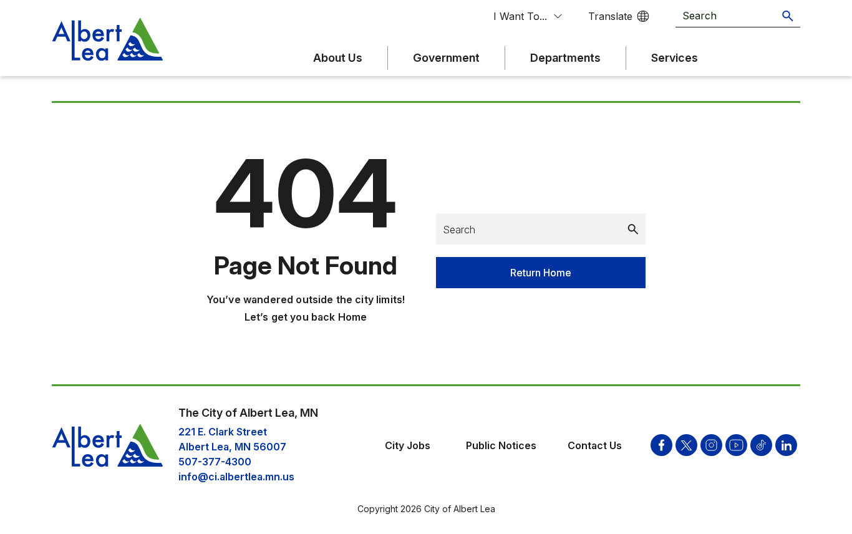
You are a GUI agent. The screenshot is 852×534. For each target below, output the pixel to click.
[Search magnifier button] (787, 16)
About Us (337, 57)
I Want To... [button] (520, 16)
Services (674, 57)
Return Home (540, 272)
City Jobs (407, 445)
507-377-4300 (214, 461)
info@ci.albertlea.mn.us (236, 476)
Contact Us (595, 445)
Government (446, 57)
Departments (565, 57)
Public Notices (501, 445)
